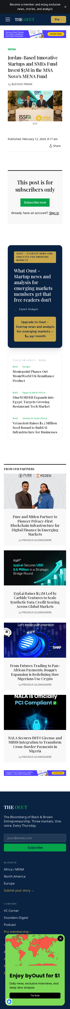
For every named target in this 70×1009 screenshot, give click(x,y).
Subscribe (35, 847)
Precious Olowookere (37, 540)
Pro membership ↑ (17, 932)
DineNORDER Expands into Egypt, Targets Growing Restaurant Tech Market (33, 401)
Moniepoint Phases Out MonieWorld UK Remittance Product (33, 375)
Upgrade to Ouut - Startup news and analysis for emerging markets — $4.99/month (35, 329)
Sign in (54, 213)
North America (14, 876)
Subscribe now (35, 202)
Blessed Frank (22, 84)
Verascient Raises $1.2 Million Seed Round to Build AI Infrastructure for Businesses (35, 427)
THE (24, 19)
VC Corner (11, 911)
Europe (9, 883)
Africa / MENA (14, 869)
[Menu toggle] (8, 19)
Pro (58, 19)
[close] (65, 7)
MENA (12, 49)
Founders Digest (16, 918)
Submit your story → (19, 890)
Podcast (10, 925)
